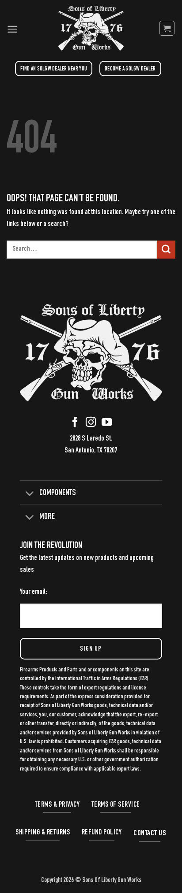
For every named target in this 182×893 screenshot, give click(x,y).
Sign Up (91, 649)
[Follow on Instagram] (91, 424)
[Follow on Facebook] (75, 424)
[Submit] (166, 250)
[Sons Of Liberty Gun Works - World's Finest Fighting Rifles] (91, 28)
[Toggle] (29, 493)
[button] (12, 28)
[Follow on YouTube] (107, 424)
